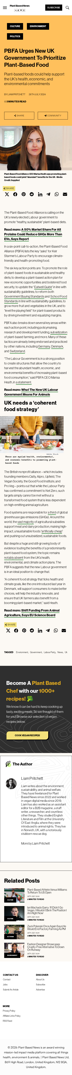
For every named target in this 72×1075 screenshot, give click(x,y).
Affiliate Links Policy (11, 1015)
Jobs (5, 984)
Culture (15, 26)
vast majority (25, 522)
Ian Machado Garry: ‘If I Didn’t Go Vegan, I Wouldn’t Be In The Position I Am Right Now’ (47, 910)
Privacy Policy (9, 1010)
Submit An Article (11, 989)
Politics (15, 36)
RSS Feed (7, 1020)
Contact (6, 979)
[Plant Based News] (5, 8)
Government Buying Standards (24, 296)
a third (52, 512)
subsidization (58, 332)
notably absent (13, 558)
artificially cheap (52, 531)
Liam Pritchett (16, 94)
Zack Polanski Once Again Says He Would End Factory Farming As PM (46, 927)
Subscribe (53, 7)
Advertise (40, 989)
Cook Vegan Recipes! (27, 735)
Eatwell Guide (43, 287)
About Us (40, 979)
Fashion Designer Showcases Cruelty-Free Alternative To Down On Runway (45, 947)
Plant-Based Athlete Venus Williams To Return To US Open (47, 891)
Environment (38, 26)
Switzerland (17, 351)
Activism (10, 937)
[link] (19, 10)
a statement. (24, 382)
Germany (44, 346)
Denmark (57, 346)
